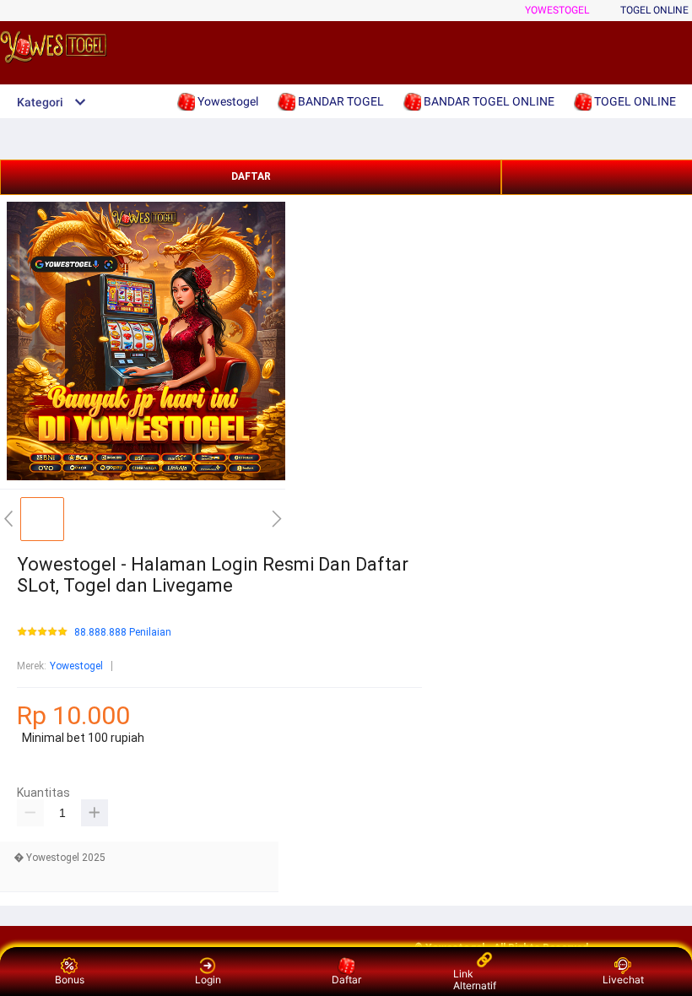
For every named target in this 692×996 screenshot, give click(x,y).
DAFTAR (251, 176)
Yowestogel (557, 10)
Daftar (346, 979)
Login (208, 979)
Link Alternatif (474, 979)
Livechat (623, 979)
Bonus (69, 979)
